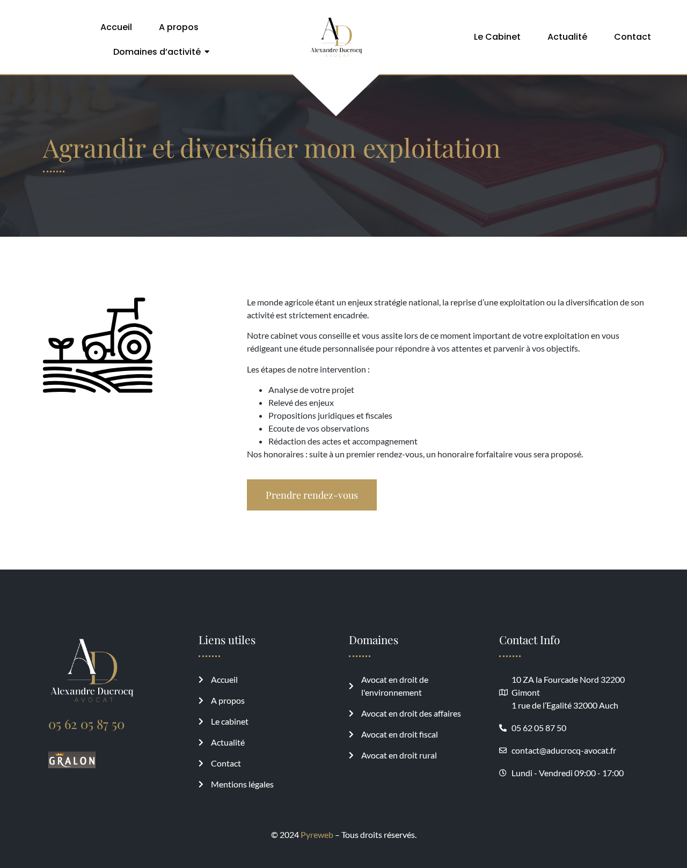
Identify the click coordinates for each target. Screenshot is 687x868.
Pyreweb (317, 834)
